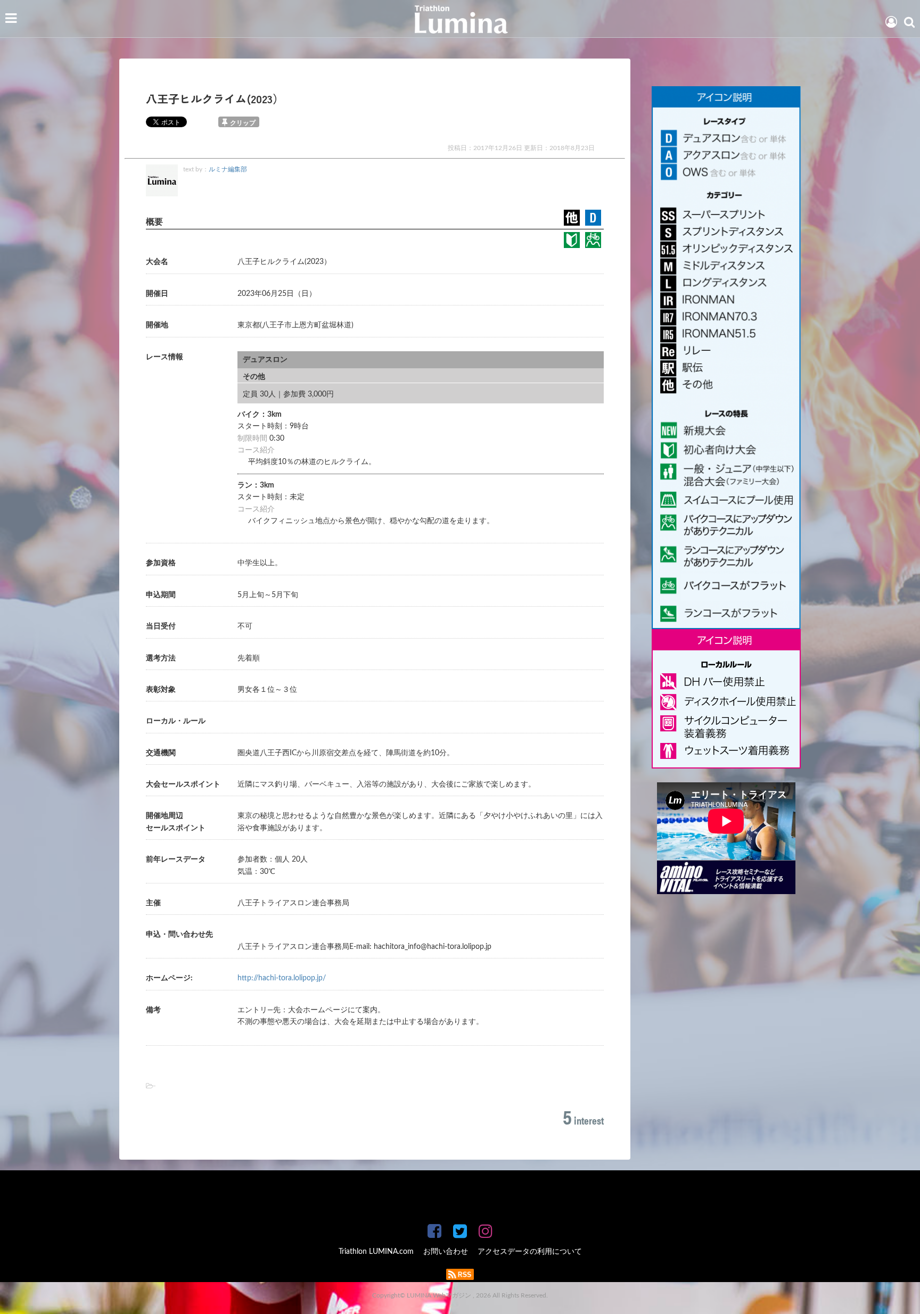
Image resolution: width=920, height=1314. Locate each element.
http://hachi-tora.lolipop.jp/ (281, 978)
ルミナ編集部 (228, 169)
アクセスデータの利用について (530, 1251)
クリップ (243, 123)
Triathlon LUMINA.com (376, 1251)
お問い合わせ (445, 1251)
